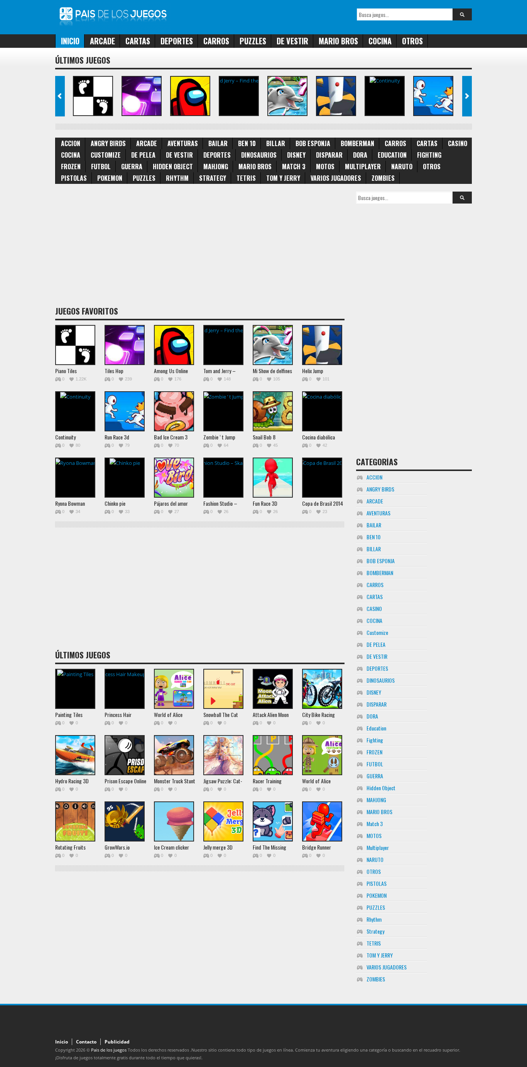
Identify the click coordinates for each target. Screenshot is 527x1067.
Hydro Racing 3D (72, 781)
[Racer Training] (273, 755)
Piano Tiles (66, 371)
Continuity (65, 437)
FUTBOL (101, 166)
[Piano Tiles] (93, 96)
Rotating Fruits (70, 847)
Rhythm (177, 178)
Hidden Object (173, 166)
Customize (106, 155)
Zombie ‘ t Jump (219, 437)
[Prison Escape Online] (124, 755)
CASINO (457, 143)
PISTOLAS (74, 178)
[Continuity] (385, 96)
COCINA (380, 41)
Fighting (429, 155)
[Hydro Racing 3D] (75, 755)
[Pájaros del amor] (174, 477)
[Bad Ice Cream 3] (174, 411)
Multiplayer (363, 166)
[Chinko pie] (124, 477)
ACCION (70, 143)
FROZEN (71, 166)
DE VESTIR (292, 41)
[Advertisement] (200, 246)
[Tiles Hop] (141, 96)
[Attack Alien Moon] (273, 689)
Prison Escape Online (125, 781)
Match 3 (294, 166)
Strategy (212, 178)
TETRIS (246, 178)
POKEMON (109, 178)
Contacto (86, 1041)
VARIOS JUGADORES (336, 178)
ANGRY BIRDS (108, 143)
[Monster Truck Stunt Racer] (174, 755)
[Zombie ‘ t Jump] (223, 411)
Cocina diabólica (318, 437)
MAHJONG (215, 166)
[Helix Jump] (336, 96)
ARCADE (102, 41)
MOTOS (325, 166)
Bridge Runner (316, 847)
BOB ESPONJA (313, 143)
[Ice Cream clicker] (174, 821)
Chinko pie (115, 503)
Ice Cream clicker (171, 847)
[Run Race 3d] (433, 96)
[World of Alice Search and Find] (174, 689)
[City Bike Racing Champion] (322, 689)
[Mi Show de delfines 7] (287, 96)
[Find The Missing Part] (273, 821)
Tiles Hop (114, 371)
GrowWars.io (117, 847)
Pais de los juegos (109, 1050)
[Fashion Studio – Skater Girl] (223, 477)
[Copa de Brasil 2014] (322, 477)
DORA (360, 155)
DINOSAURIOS (259, 155)
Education (392, 155)
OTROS (412, 41)
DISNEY (296, 155)
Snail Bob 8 (264, 437)
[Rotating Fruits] (75, 821)
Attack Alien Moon (271, 714)
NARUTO (401, 166)
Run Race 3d (117, 437)
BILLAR (275, 143)
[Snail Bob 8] (273, 411)
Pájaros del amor (171, 503)
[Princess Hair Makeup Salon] (124, 689)
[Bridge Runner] (322, 821)
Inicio (70, 41)
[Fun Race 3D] (273, 477)
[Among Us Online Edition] (190, 96)
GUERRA (131, 166)
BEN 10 (247, 143)
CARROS (216, 41)
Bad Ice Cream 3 (170, 437)
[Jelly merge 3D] (223, 821)
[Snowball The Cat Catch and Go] (223, 689)
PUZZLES (253, 41)
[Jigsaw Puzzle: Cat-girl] (223, 755)
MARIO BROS (338, 41)
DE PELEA (143, 155)
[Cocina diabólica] (322, 411)
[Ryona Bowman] (75, 477)
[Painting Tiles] (75, 689)
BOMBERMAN (357, 143)
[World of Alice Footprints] (322, 755)
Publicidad (117, 1041)
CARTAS (137, 41)
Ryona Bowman (70, 503)
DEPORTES (176, 41)
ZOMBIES (383, 178)
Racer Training (267, 781)
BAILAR (218, 143)
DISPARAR (329, 155)
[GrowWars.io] (124, 821)
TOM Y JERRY (283, 178)
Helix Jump (312, 371)
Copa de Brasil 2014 (322, 503)
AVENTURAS (182, 143)
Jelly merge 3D (218, 847)
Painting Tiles (69, 714)
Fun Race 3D (265, 503)
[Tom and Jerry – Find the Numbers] (239, 96)
